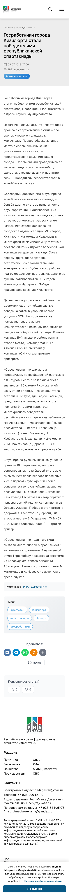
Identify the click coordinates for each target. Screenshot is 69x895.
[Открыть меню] (61, 9)
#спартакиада (19, 618)
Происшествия (15, 773)
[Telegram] (16, 652)
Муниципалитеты (25, 27)
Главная (8, 27)
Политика (11, 759)
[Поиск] (50, 9)
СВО (36, 773)
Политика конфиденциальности (21, 848)
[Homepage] (12, 9)
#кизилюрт (39, 609)
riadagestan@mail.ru (49, 790)
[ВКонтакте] (7, 652)
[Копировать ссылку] (42, 652)
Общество (11, 769)
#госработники (20, 626)
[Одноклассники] (34, 652)
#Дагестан (17, 609)
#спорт (41, 618)
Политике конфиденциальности (42, 880)
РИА (36, 764)
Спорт (37, 759)
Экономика (12, 764)
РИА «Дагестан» (34, 586)
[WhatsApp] (25, 652)
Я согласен (34, 888)
